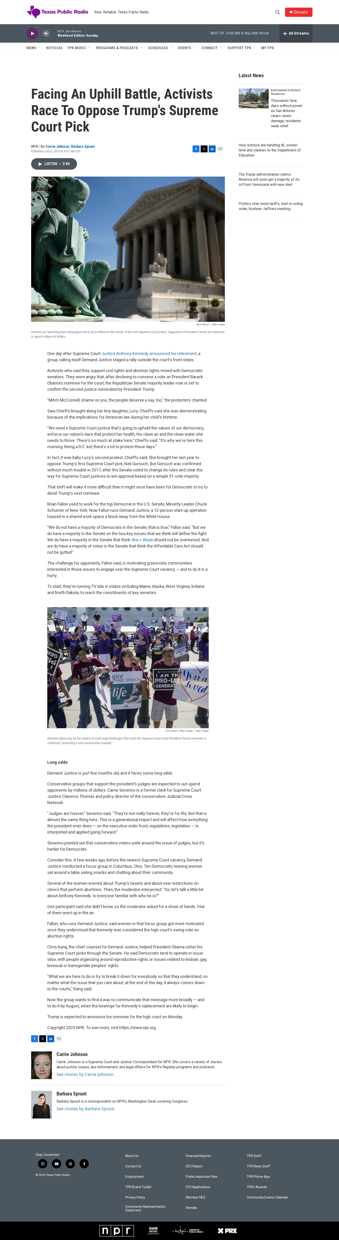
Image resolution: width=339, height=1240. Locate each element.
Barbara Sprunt (83, 146)
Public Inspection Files (201, 1176)
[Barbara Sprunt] (41, 1105)
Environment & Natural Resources (285, 92)
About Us (132, 1156)
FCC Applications (198, 1187)
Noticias (54, 48)
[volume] (46, 33)
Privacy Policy (135, 1197)
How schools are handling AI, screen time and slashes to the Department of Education (270, 150)
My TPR (267, 48)
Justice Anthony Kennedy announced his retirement (149, 353)
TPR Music (76, 48)
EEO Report (194, 1166)
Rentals (191, 1208)
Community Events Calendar (267, 1197)
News (31, 48)
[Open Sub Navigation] (40, 48)
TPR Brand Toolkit (138, 1187)
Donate (301, 12)
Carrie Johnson (57, 146)
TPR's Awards (257, 1187)
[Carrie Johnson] (41, 1065)
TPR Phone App (258, 1176)
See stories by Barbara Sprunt (85, 1108)
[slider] (53, 33)
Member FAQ (195, 1197)
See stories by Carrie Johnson (84, 1074)
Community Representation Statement (145, 1208)
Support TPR (239, 48)
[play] (32, 33)
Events (184, 48)
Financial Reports (198, 1156)
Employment (134, 1176)
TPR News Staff (258, 1166)
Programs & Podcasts (117, 48)
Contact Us (133, 1166)
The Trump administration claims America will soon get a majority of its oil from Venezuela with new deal (269, 179)
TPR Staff (254, 1156)
